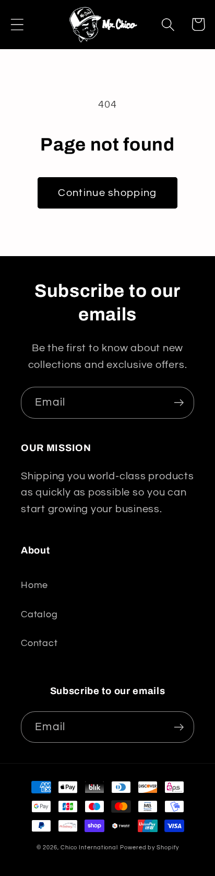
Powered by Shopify (149, 847)
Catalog (39, 614)
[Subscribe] (179, 403)
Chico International (89, 847)
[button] (17, 24)
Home (34, 585)
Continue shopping (107, 193)
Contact (39, 643)
